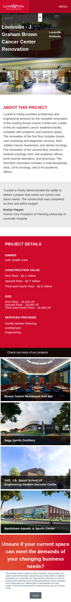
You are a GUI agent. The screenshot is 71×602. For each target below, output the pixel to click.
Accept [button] (36, 595)
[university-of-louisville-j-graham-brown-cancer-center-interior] (35, 76)
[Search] (40, 17)
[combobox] (20, 18)
